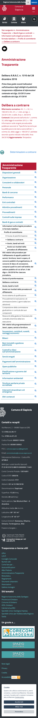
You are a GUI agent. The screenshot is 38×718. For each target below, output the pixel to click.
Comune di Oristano (9, 602)
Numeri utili (6, 561)
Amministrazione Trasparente (13, 573)
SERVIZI (34, 2)
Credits (4, 672)
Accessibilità (6, 677)
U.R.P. (4, 556)
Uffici (4, 553)
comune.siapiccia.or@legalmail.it (17, 449)
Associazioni (6, 584)
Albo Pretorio (7, 570)
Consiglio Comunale (9, 559)
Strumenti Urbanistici (10, 581)
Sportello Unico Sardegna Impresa (15, 610)
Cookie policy (19, 697)
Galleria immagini (8, 587)
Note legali (6, 663)
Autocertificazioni (8, 567)
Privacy (4, 668)
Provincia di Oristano (10, 599)
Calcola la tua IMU (8, 608)
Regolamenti (6, 578)
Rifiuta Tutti (19, 707)
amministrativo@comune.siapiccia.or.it (19, 453)
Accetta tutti (19, 702)
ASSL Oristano (7, 605)
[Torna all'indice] (4, 48)
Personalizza (19, 711)
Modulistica (6, 576)
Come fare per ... (8, 564)
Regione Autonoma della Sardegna (15, 2)
